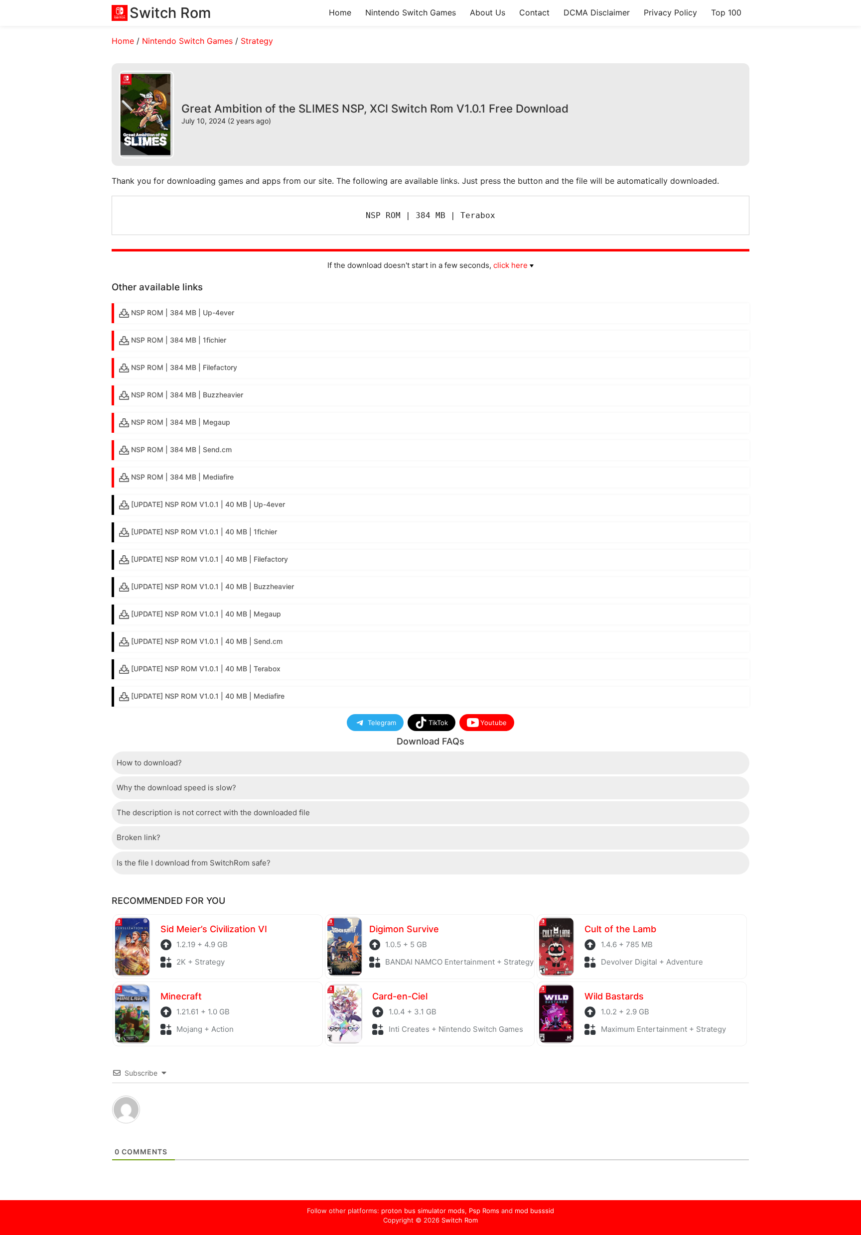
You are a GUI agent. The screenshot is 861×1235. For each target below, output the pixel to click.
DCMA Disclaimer (597, 12)
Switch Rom (459, 1220)
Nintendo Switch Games (410, 12)
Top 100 (726, 12)
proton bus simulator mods (423, 1211)
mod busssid (534, 1211)
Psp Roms (484, 1211)
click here (510, 265)
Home (340, 12)
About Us (487, 12)
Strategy (257, 41)
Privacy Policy (670, 12)
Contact (534, 12)
